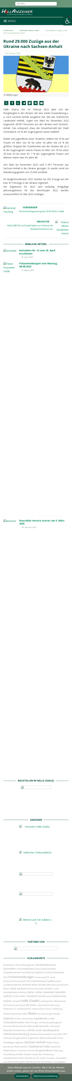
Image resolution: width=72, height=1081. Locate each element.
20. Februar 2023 (13, 53)
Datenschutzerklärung (46, 1076)
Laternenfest (43, 1005)
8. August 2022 (28, 270)
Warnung (58, 1050)
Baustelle (44, 1026)
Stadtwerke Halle (39, 1046)
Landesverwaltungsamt (50, 1022)
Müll (23, 981)
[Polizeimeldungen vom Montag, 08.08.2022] (10, 387)
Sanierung (40, 977)
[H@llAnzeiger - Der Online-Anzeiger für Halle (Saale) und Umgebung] (36, 15)
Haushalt (38, 972)
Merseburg (52, 984)
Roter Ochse (53, 1042)
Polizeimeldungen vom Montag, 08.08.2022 (38, 265)
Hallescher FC (9, 1008)
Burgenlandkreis (44, 1050)
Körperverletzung (12, 981)
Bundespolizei (51, 1030)
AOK (5, 977)
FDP (47, 977)
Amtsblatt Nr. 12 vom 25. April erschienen (37, 252)
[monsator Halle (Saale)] (36, 845)
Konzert (7, 1026)
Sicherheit (55, 1026)
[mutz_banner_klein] (36, 951)
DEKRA (33, 1005)
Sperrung (54, 1005)
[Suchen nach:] (36, 3)
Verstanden (22, 1076)
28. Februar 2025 (29, 527)
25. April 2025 (27, 257)
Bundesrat (8, 1046)
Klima (21, 1058)
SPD (17, 965)
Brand (31, 988)
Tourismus (22, 1050)
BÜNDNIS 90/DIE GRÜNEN (34, 984)
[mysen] (36, 912)
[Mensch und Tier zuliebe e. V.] (36, 934)
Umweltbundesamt (12, 972)
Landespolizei (46, 1001)
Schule (19, 1054)
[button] (67, 21)
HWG (24, 1013)
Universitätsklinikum (25, 968)
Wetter (22, 996)
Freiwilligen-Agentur (13, 1042)
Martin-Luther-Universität (40, 992)
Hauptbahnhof (10, 1057)
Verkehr (7, 1001)
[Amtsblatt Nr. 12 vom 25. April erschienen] (10, 251)
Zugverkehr (33, 1038)
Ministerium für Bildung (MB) (25, 1026)
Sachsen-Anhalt (35, 1042)
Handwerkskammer (45, 964)
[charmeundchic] (36, 886)
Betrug (23, 992)
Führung (7, 1037)
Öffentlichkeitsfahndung (16, 1034)
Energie (34, 1022)
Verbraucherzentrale (40, 1034)
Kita (19, 984)
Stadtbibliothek (58, 996)
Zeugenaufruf (19, 1037)
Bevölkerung (44, 996)
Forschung (48, 972)
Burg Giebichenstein (46, 968)
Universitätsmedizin (13, 1022)
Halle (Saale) (29, 1000)
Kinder (57, 1013)
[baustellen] (36, 812)
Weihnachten (21, 1046)
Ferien (60, 1038)
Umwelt (16, 1001)
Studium (27, 1054)
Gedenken (37, 1054)
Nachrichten (27, 1018)
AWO (27, 1022)
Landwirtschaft (10, 984)
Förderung (48, 1054)
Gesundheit (9, 968)
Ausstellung (9, 1054)
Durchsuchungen (45, 1013)
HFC (65, 1034)
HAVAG (31, 1030)
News (32, 1013)
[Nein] (67, 1072)
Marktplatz (59, 972)
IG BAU (18, 1018)
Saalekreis (41, 1018)
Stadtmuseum (54, 981)
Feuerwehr (8, 964)
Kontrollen (57, 1034)
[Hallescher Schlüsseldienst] (36, 866)
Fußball (12, 988)
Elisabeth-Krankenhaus (14, 1030)
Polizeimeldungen (21, 977)
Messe (31, 1050)
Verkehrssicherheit (12, 1013)
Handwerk (32, 996)
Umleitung (57, 1008)
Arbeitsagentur (27, 965)
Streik (16, 996)
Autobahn (22, 988)
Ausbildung (27, 972)
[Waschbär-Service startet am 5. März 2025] (10, 644)
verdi (52, 977)
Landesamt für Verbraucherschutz (34, 1008)
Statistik (8, 1018)
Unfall (51, 1018)
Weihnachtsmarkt (48, 1038)
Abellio (38, 1030)
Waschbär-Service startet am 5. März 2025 (41, 522)
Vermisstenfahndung (36, 981)
